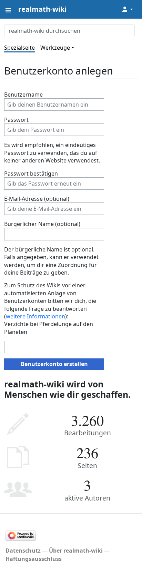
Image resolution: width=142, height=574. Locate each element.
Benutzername (23, 94)
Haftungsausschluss (34, 559)
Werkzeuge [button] (55, 47)
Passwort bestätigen (31, 173)
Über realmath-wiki (76, 550)
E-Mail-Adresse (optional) (36, 198)
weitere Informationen (35, 316)
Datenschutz (23, 550)
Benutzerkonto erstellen (54, 364)
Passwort (16, 119)
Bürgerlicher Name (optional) (42, 224)
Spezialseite (19, 47)
